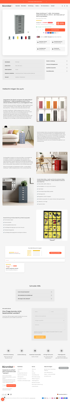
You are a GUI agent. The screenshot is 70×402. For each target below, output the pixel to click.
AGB (18, 371)
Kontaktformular (47, 376)
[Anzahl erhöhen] (42, 29)
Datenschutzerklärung (38, 332)
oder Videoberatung (48, 372)
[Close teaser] (4, 397)
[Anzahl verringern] (37, 29)
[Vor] (46, 2)
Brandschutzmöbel (36, 382)
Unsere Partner (35, 386)
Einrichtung (30, 5)
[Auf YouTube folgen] (8, 394)
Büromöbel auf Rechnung (37, 384)
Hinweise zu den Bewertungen (24, 380)
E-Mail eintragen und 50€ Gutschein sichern (35, 1)
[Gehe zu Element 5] (25, 38)
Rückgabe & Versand (22, 378)
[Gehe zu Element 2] (13, 38)
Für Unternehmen (45, 5)
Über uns (34, 369)
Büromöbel (23, 5)
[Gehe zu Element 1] (9, 38)
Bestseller (18, 5)
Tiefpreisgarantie (35, 380)
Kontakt (52, 5)
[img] (8, 264)
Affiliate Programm (36, 378)
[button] (38, 20)
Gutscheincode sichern (11, 385)
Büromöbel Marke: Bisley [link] (41, 18)
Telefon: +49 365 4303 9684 (49, 374)
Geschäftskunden (35, 374)
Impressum (20, 369)
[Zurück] (23, 2)
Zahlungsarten (21, 376)
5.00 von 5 (16, 252)
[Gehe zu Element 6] (30, 38)
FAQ (33, 371)
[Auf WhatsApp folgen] (11, 394)
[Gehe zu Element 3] (17, 38)
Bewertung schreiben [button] (55, 252)
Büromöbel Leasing (36, 376)
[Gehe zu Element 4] (21, 38)
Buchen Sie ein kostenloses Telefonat (49, 370)
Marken (37, 5)
